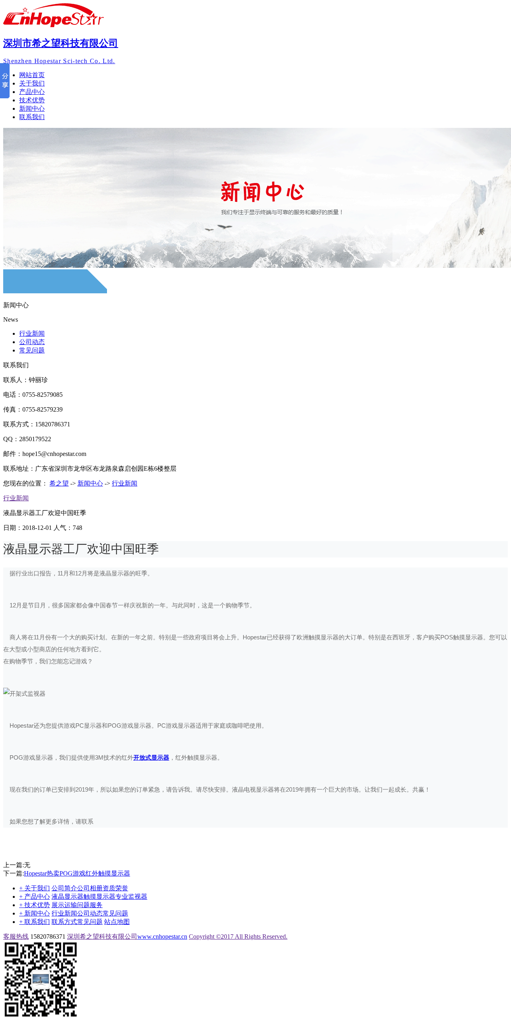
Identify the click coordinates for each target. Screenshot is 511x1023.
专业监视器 (131, 896)
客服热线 (16, 936)
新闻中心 (32, 108)
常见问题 (32, 350)
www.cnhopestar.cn (162, 936)
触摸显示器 (99, 896)
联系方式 (64, 921)
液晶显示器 (67, 896)
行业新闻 (32, 333)
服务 (96, 905)
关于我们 (32, 83)
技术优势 (32, 100)
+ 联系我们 (34, 921)
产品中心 (32, 91)
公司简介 (64, 888)
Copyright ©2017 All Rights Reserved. (238, 936)
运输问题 (77, 905)
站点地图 (117, 921)
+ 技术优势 (34, 905)
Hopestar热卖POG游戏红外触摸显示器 (77, 873)
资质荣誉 (115, 888)
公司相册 (90, 888)
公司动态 (32, 341)
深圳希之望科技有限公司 (102, 936)
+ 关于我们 (34, 888)
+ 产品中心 (34, 896)
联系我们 (32, 116)
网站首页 (32, 75)
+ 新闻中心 (34, 913)
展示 (57, 905)
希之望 (59, 483)
